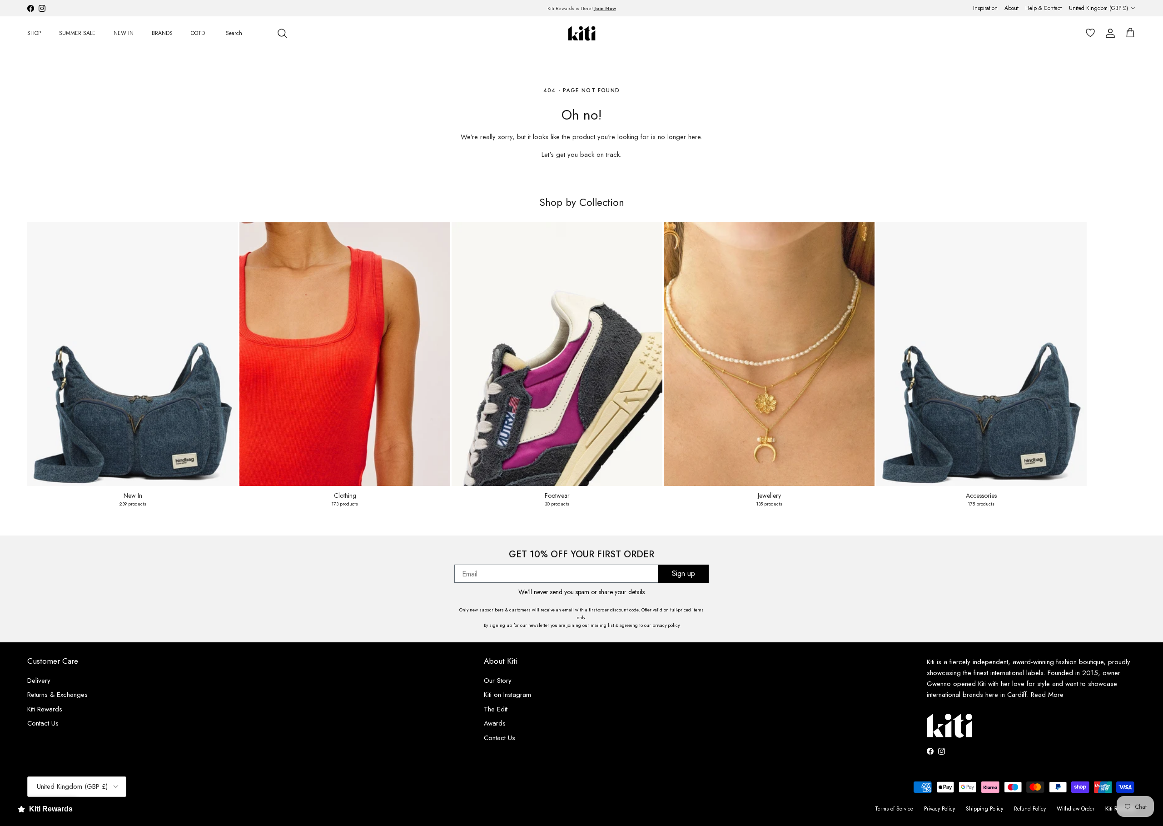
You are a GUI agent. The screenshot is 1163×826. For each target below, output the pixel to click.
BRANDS (162, 33)
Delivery (38, 681)
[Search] (282, 33)
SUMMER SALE (77, 33)
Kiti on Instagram (507, 695)
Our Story (498, 681)
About (1011, 8)
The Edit (495, 709)
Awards (495, 723)
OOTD (198, 33)
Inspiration (985, 8)
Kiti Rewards (44, 709)
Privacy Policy (939, 809)
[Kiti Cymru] (581, 33)
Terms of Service (894, 809)
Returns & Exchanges (57, 695)
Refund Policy (1030, 809)
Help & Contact (1043, 8)
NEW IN (124, 33)
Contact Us (499, 738)
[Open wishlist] (1088, 33)
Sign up (683, 573)
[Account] (1108, 33)
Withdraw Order (1075, 809)
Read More (1047, 695)
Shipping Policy (984, 809)
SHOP (34, 33)
